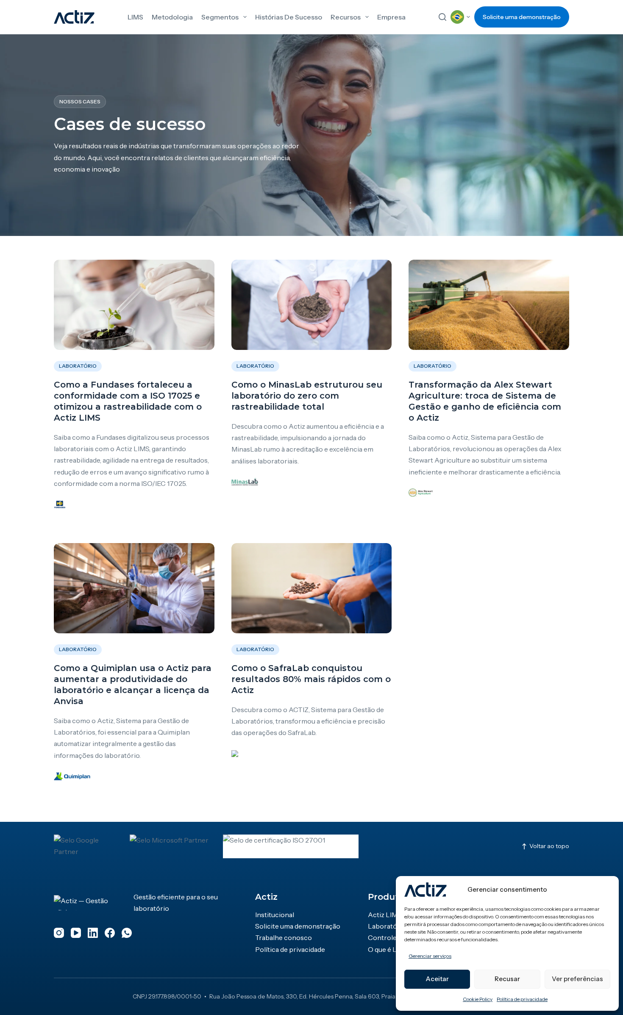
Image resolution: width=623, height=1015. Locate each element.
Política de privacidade (522, 999)
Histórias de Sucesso (288, 17)
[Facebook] (110, 933)
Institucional (274, 914)
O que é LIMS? (390, 949)
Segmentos (220, 17)
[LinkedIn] (93, 933)
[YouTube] (76, 933)
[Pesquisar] (442, 17)
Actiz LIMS (385, 914)
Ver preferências (577, 979)
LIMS (135, 17)
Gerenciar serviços (430, 956)
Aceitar (437, 979)
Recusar (507, 979)
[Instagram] (59, 933)
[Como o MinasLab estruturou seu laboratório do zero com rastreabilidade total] (311, 305)
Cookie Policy (477, 999)
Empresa (391, 17)
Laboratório (78, 366)
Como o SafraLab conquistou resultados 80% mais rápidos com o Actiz (311, 679)
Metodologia (172, 17)
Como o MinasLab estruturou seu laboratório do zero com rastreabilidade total (306, 396)
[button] (460, 17)
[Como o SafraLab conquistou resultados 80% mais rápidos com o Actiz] (311, 588)
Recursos (346, 17)
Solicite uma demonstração (522, 17)
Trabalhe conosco (283, 937)
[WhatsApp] (127, 933)
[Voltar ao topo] (545, 846)
